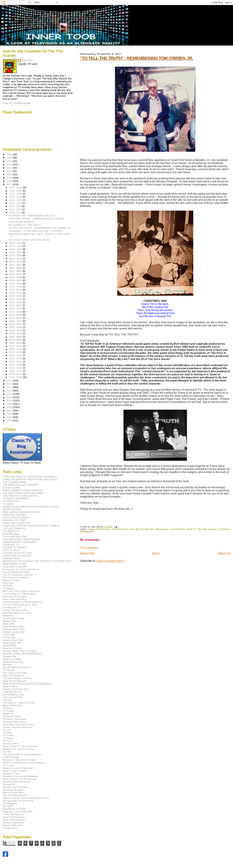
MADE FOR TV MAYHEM (16, 523)
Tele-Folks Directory (207, 529)
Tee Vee (7, 751)
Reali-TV (191, 529)
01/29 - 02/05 (16, 365)
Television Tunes (12, 773)
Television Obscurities (14, 721)
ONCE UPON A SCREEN (16, 517)
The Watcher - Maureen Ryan (19, 702)
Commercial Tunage (14, 618)
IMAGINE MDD (11, 534)
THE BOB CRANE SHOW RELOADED (23, 493)
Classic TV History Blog (15, 610)
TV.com (7, 730)
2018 (9, 181)
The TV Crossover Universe (18, 574)
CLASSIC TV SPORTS (15, 547)
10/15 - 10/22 (16, 249)
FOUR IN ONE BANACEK (21, 222)
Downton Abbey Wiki (14, 629)
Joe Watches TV (11, 607)
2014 (9, 387)
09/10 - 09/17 (16, 265)
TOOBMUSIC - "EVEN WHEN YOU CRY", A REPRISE (35, 231)
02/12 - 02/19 (16, 358)
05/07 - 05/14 (16, 321)
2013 (9, 390)
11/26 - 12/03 (15, 203)
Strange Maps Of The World (18, 800)
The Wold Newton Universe (17, 678)
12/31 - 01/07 (16, 187)
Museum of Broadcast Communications (24, 762)
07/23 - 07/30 (16, 286)
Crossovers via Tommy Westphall (21, 569)
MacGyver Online (12, 648)
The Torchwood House (15, 795)
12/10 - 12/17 (16, 197)
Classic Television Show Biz (17, 727)
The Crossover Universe (16, 577)
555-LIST (8, 806)
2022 (9, 167)
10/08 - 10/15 (16, 252)
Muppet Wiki (9, 656)
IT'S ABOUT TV (11, 531)
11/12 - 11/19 (15, 209)
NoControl (8, 583)
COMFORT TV (11, 544)
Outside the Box (178, 529)
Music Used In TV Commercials (20, 779)
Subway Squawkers (13, 822)
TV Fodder (8, 710)
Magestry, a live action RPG (18, 811)
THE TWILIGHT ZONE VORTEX (20, 495)
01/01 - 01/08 (16, 377)
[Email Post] (115, 527)
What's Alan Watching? (15, 599)
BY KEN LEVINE (11, 487)
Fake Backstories (12, 691)
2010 (9, 400)
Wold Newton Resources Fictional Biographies (28, 683)
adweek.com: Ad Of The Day (18, 749)
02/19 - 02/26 (16, 355)
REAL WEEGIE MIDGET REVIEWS (21, 512)
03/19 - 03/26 (16, 343)
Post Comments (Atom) (111, 560)
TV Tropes (8, 735)
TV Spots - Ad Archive (14, 719)
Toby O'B (26, 60)
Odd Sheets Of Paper (14, 808)
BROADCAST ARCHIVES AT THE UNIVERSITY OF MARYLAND (37, 561)
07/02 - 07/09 (16, 296)
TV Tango (8, 738)
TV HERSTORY (11, 501)
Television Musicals (13, 789)
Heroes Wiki (9, 637)
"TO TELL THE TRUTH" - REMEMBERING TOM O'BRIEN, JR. (136, 58)
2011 (9, 397)
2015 (9, 383)
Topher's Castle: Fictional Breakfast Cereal (26, 798)
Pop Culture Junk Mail (14, 672)
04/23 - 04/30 (16, 327)
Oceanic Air (9, 784)
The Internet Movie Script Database (22, 754)
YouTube (7, 585)
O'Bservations (162, 529)
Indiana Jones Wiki (13, 640)
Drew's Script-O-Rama (15, 770)
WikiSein (7, 664)
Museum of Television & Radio (19, 759)
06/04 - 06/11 (15, 308)
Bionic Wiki (8, 623)
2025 (9, 157)
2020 (9, 174)
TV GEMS (8, 504)
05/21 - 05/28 (16, 315)
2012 (9, 394)
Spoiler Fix (8, 713)
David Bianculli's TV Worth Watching (22, 602)
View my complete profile (17, 103)
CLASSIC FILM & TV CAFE (17, 553)
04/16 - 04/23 (16, 330)
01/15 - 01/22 (16, 371)
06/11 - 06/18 (15, 305)
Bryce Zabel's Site (12, 705)
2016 (9, 380)
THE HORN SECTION (14, 536)
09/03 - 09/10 (16, 268)
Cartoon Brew (10, 686)
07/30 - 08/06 (16, 283)
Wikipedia (8, 615)
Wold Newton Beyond (14, 681)
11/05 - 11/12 (15, 212)
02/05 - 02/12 (16, 362)
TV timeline (223, 529)
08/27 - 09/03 (16, 271)
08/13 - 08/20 (16, 277)
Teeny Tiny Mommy (13, 814)
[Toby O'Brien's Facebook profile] (5, 855)
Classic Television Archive (16, 667)
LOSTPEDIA (9, 645)
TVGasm (7, 708)
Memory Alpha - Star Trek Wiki (19, 651)
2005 (9, 417)
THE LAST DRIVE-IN (14, 528)
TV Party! (8, 740)
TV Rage (7, 732)
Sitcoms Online (11, 743)
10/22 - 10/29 (16, 246)
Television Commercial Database (20, 776)
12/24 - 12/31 (16, 191)
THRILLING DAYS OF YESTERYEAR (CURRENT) (30, 476)
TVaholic (7, 700)
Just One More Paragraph (17, 781)
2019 (9, 177)
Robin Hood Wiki (12, 659)
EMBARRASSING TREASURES (20, 542)
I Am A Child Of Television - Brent (20, 604)
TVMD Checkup (11, 757)
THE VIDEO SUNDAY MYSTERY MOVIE (29, 240)
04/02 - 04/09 (16, 337)
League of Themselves (99, 529)
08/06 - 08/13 (16, 280)
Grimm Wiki (9, 634)
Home (155, 553)
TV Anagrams (10, 803)
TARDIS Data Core (13, 661)
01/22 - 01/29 (16, 368)
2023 (9, 164)
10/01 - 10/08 (16, 255)
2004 (9, 420)
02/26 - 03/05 (16, 352)
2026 (9, 154)
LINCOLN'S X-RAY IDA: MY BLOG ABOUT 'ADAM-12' (32, 525)
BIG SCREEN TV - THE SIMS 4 (24, 225)
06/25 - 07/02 (16, 299)
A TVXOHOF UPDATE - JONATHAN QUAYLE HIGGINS (36, 218)
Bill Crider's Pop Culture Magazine (21, 591)
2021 (9, 171)
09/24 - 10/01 (16, 258)
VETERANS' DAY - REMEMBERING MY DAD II (32, 215)
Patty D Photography (14, 819)
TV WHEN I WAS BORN (15, 498)
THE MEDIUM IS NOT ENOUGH (20, 485)
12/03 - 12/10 (16, 200)
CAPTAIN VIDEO (12, 558)
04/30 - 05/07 (16, 324)
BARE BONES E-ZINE (14, 563)
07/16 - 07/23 (16, 290)
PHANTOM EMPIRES (14, 514)
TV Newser (9, 670)
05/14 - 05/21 (16, 318)
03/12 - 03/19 (16, 346)
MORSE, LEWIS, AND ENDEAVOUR (22, 653)
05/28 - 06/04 (16, 312)
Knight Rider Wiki (12, 642)
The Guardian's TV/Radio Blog (19, 593)
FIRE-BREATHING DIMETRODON (21, 539)
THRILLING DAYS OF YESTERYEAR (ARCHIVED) (30, 479)
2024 (9, 161)
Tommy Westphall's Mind (16, 572)
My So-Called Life (144, 529)
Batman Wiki (9, 621)
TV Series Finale (12, 716)
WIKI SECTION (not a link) (17, 612)
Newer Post (87, 553)
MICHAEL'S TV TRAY (14, 520)
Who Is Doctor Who (13, 792)
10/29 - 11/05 (15, 243)
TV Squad (8, 588)
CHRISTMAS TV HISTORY (17, 555)
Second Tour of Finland (15, 787)
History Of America (13, 825)
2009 (9, 404)
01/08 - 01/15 (16, 374)
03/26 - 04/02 (16, 340)
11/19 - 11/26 (15, 206)
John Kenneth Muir (13, 697)
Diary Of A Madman (13, 675)
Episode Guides (11, 580)
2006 (9, 413)
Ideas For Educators (14, 817)
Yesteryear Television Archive (18, 724)
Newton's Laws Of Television (18, 768)
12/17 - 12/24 (16, 194)
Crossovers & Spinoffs (15, 566)
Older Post (223, 553)
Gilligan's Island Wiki (14, 632)
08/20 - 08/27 (16, 274)
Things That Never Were (16, 689)
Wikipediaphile (87, 531)
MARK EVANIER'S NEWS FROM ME (22, 490)
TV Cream (8, 765)
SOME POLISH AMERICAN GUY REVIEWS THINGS (31, 506)
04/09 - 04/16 (16, 333)
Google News (10, 828)
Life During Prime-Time (123, 529)
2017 (9, 184)
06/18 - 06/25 (16, 302)
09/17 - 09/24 (16, 261)
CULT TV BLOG (11, 550)
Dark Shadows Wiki (13, 626)
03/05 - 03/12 (16, 349)
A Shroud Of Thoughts (15, 596)
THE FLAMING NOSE (14, 482)
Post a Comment (89, 547)
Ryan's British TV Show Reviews (20, 746)
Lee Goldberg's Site (13, 694)
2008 (9, 407)
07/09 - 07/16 (16, 293)
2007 (9, 410)
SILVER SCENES (12, 509)
